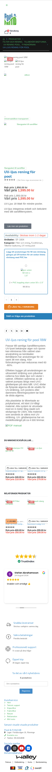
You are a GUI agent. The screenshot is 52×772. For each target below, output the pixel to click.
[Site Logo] (10, 19)
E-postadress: (26, 678)
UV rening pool (28, 245)
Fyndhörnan (36, 243)
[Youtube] (21, 748)
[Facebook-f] (7, 748)
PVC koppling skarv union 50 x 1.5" (28, 282)
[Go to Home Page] (4, 39)
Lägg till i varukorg (23, 307)
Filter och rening (23, 243)
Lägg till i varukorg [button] (18, 468)
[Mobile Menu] (6, 5)
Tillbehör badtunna (12, 245)
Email (27, 331)
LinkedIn (17, 331)
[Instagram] (14, 748)
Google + (22, 331)
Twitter (11, 331)
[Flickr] (28, 748)
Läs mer (12, 521)
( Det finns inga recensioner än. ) (30, 180)
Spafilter (23, 521)
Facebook (6, 331)
